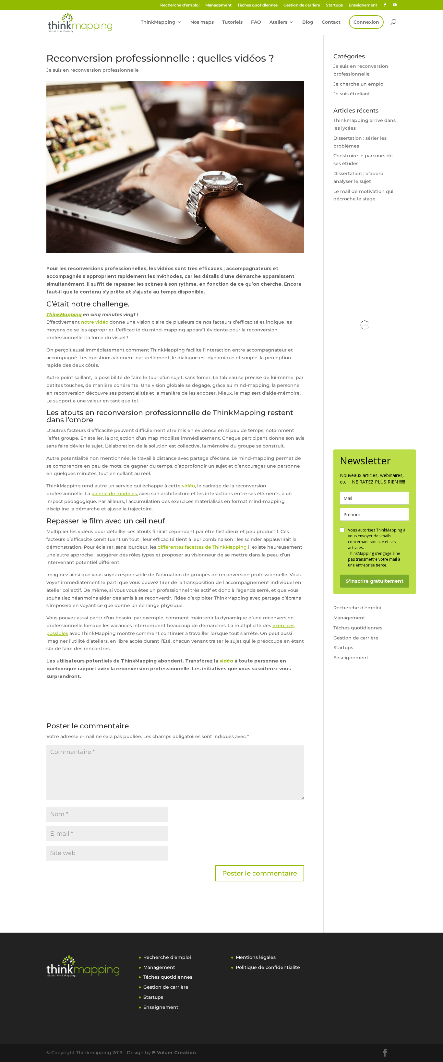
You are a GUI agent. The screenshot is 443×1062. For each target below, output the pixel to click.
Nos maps (202, 22)
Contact (331, 22)
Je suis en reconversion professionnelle (92, 70)
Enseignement (363, 5)
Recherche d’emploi (179, 5)
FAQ (256, 22)
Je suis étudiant (351, 94)
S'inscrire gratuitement (374, 581)
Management (218, 5)
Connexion (366, 22)
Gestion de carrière (301, 5)
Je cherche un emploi (359, 84)
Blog (307, 22)
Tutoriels (232, 22)
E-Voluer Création (174, 1053)
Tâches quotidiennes (257, 5)
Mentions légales (256, 957)
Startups (334, 5)
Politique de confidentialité (268, 967)
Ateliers (278, 22)
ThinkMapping (158, 22)
